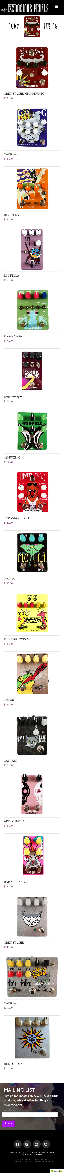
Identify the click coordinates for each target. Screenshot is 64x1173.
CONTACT (39, 1154)
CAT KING (11, 154)
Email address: (8, 1110)
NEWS (34, 1152)
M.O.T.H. (9, 578)
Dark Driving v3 (13, 396)
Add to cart (33, 145)
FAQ (52, 1152)
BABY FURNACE (15, 882)
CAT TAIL (10, 760)
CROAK (9, 700)
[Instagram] (46, 1144)
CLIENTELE (27, 1154)
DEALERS (43, 1152)
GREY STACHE (14, 942)
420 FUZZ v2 (12, 457)
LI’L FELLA (11, 275)
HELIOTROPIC (13, 1063)
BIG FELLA (11, 215)
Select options (32, 569)
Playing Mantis (13, 336)
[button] (56, 6)
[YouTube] (37, 1144)
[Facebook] (18, 1144)
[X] (27, 1144)
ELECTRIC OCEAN (16, 639)
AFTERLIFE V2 (14, 821)
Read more (31, 84)
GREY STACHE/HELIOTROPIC (24, 93)
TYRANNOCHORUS (17, 518)
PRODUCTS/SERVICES (19, 1152)
